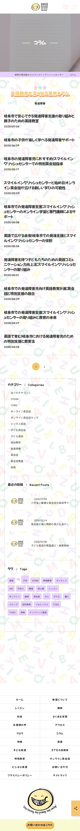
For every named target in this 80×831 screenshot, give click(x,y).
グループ (13, 604)
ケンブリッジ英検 (38, 612)
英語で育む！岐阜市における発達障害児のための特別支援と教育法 (38, 339)
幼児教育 (16, 442)
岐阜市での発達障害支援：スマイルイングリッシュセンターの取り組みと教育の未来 (39, 315)
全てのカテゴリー (21, 393)
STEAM (14, 399)
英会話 (14, 455)
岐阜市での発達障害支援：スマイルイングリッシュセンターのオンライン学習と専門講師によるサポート (40, 211)
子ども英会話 (18, 430)
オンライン (14, 596)
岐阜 (27, 596)
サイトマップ (60, 775)
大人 (47, 596)
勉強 (31, 588)
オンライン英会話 (21, 411)
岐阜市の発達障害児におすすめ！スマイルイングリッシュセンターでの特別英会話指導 (38, 161)
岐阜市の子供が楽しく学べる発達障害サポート (39, 139)
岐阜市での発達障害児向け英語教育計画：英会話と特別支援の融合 (39, 291)
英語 (11, 580)
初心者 (41, 588)
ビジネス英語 (18, 424)
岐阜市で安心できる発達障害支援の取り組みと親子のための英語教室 (39, 118)
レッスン (53, 588)
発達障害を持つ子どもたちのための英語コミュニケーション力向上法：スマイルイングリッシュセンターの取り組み (40, 264)
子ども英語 (17, 436)
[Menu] (74, 6)
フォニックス (42, 604)
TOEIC (14, 405)
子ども (57, 596)
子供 (25, 580)
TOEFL (12, 612)
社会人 (21, 588)
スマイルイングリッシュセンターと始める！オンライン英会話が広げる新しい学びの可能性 (39, 185)
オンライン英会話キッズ (24, 417)
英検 (13, 467)
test (11, 588)
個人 (67, 596)
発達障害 (16, 448)
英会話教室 (17, 461)
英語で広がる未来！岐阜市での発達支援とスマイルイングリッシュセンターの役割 (40, 238)
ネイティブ (61, 580)
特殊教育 (47, 580)
